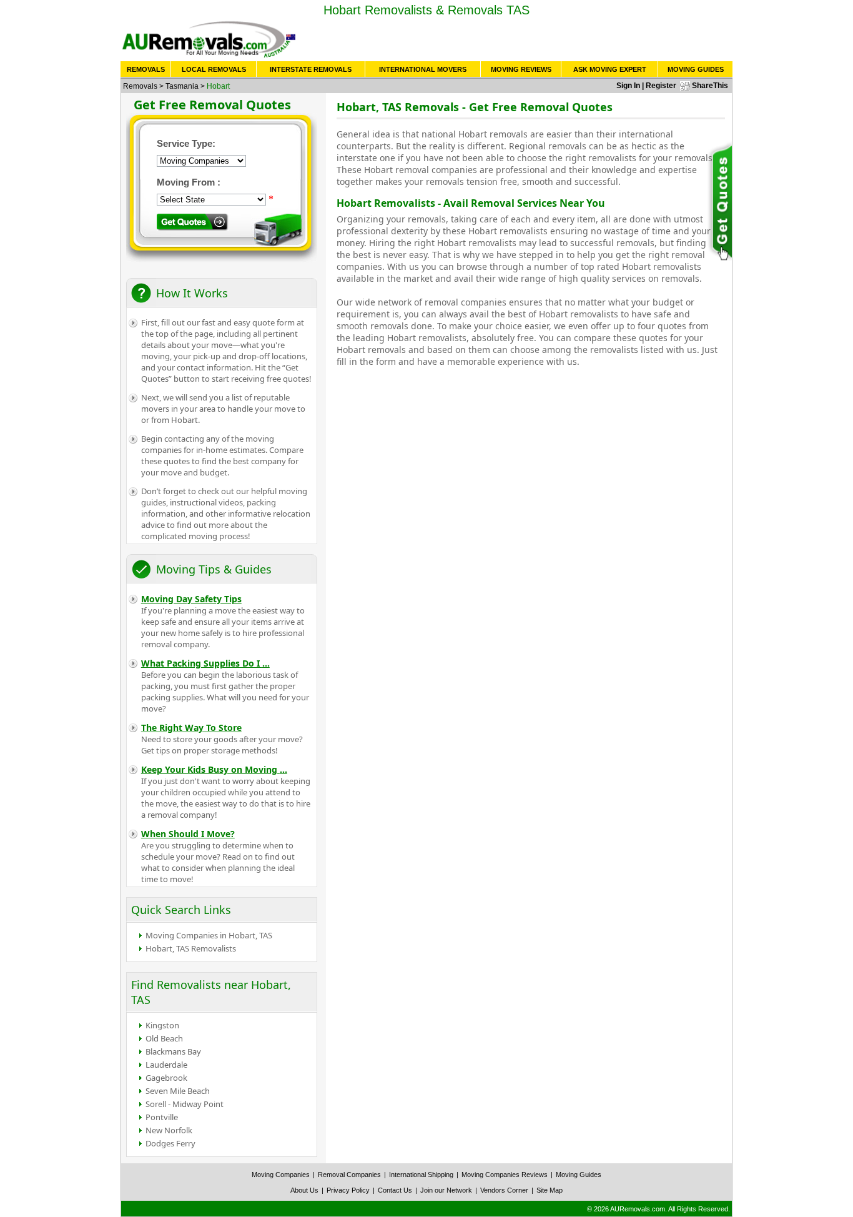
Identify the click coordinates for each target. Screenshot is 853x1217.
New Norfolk (168, 1130)
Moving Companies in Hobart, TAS (208, 935)
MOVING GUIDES (696, 69)
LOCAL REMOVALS (214, 69)
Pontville (161, 1117)
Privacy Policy (348, 1190)
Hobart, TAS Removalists (190, 948)
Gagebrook (166, 1077)
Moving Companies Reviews (504, 1174)
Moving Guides (578, 1174)
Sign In (628, 85)
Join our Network (446, 1190)
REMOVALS (146, 69)
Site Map (549, 1190)
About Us (304, 1190)
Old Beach (164, 1038)
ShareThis (710, 85)
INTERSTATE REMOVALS (311, 69)
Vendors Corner (504, 1190)
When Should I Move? (188, 834)
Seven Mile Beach (177, 1090)
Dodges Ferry (170, 1143)
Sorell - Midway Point (184, 1104)
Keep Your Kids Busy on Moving (214, 769)
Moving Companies (281, 1174)
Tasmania (182, 86)
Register (661, 85)
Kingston (162, 1025)
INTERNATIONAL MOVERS (422, 69)
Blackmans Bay (173, 1051)
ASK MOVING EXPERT (609, 69)
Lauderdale (166, 1064)
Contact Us (395, 1190)
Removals (140, 86)
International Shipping (421, 1174)
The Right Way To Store (191, 727)
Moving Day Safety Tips (191, 599)
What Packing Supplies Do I (205, 663)
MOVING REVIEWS (521, 69)
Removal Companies (349, 1174)
